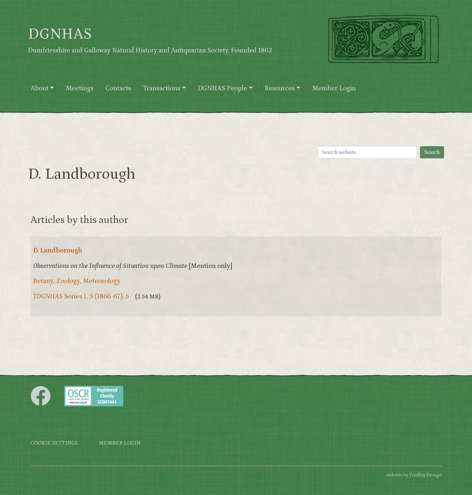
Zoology (68, 281)
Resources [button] (280, 88)
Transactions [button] (161, 88)
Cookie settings (54, 443)
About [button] (39, 88)
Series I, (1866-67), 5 (81, 296)
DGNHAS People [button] (222, 88)
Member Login (334, 88)
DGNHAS (60, 34)
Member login (120, 443)
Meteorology (101, 281)
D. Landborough (57, 250)
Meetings (79, 88)
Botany (43, 281)
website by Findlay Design (413, 475)
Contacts (118, 88)
